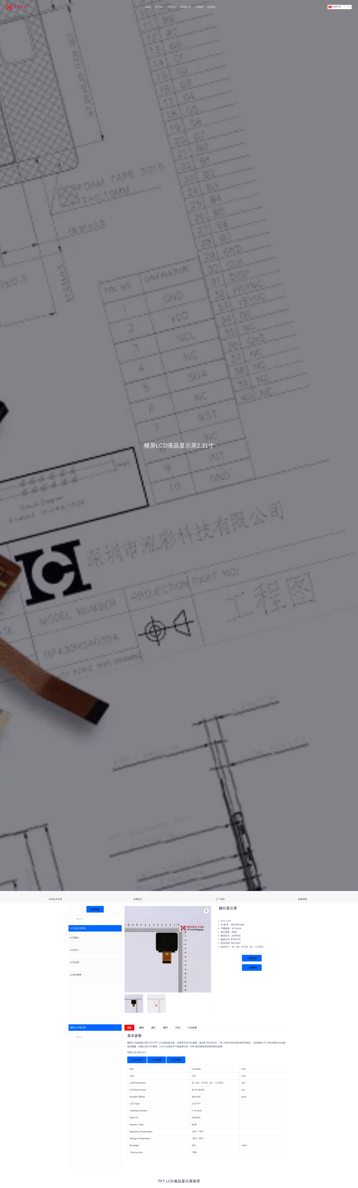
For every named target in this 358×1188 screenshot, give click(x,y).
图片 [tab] (165, 1027)
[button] (206, 910)
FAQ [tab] (178, 1027)
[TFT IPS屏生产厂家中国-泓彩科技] (16, 7)
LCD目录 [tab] (192, 1027)
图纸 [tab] (141, 1027)
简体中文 (336, 7)
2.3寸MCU (137, 1060)
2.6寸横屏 (157, 1060)
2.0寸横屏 (176, 1060)
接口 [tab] (153, 1027)
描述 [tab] (129, 1027)
